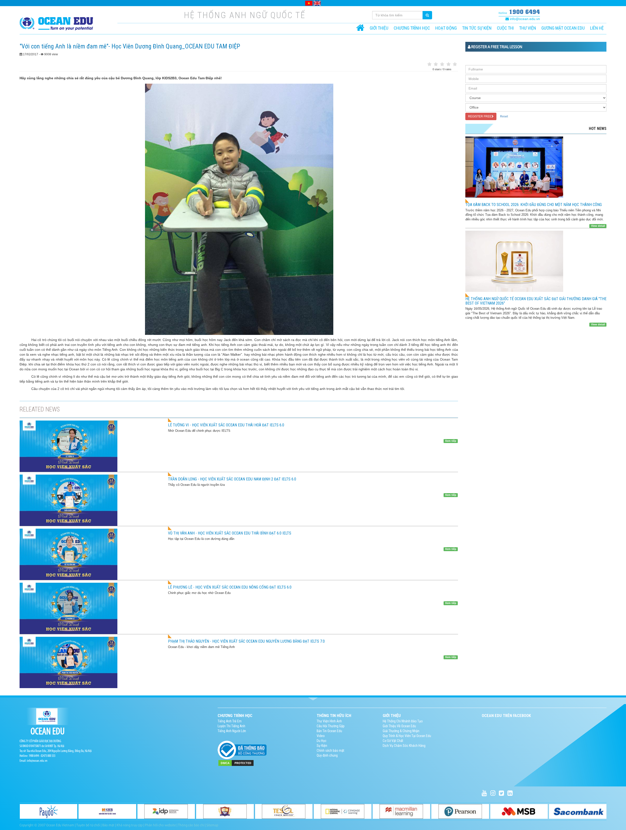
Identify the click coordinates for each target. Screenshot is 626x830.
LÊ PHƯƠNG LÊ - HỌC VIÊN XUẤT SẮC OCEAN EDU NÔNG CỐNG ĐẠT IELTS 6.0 (229, 587)
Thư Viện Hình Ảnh (329, 721)
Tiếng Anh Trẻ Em (230, 721)
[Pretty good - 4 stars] (448, 64)
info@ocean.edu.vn (524, 19)
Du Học (321, 741)
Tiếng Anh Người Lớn (232, 731)
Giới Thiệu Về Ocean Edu (399, 726)
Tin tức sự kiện (477, 28)
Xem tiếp (450, 440)
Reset (504, 116)
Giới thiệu (379, 28)
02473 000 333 (48, 756)
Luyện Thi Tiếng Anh (231, 726)
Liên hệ (597, 28)
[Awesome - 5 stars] (455, 64)
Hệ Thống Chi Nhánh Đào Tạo (403, 721)
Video (321, 736)
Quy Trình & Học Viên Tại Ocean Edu (407, 736)
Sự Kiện (322, 746)
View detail (598, 225)
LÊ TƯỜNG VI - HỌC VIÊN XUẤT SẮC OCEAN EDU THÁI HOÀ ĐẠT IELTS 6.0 (226, 425)
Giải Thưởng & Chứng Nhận (401, 731)
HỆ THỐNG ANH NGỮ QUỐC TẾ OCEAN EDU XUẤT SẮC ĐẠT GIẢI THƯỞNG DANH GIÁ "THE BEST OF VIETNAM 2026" (535, 301)
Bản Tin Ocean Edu (329, 731)
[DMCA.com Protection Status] (236, 763)
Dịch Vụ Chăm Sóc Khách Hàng (404, 746)
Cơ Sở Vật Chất (393, 741)
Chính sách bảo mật (330, 750)
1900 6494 (524, 12)
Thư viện (527, 28)
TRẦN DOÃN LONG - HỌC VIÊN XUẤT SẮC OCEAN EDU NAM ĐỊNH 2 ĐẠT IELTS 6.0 (232, 479)
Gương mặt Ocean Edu (563, 28)
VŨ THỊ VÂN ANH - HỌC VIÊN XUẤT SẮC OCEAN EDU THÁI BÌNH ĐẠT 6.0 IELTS (229, 533)
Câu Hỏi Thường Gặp (331, 726)
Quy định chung (327, 755)
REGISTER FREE (480, 116)
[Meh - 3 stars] (442, 64)
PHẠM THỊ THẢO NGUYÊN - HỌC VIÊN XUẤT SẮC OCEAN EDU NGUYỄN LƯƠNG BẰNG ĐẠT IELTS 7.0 (246, 641)
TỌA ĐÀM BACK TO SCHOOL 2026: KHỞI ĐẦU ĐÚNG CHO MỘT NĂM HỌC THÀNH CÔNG (533, 204)
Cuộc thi (505, 28)
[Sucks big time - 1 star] (429, 64)
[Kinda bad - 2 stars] (436, 64)
